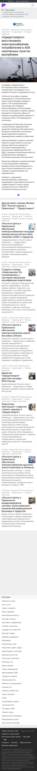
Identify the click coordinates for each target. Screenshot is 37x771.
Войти (12, 1)
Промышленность (9, 680)
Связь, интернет (8, 694)
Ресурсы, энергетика (19, 266)
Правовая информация (10, 745)
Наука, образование (10, 669)
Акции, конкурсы (8, 608)
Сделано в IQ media (27, 731)
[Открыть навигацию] (32, 5)
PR (2, 10)
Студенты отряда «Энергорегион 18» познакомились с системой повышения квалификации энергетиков (16, 275)
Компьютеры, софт (9, 644)
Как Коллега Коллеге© (10, 723)
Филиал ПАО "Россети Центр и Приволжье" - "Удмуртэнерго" (18, 206)
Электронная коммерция (12, 716)
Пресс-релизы (10, 10)
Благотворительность (10, 615)
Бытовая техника (9, 619)
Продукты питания (18, 218)
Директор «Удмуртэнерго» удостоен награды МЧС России (12, 377)
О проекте (5, 742)
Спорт (13, 322)
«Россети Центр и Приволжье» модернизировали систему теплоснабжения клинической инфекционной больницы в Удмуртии (17, 504)
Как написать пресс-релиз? (11, 737)
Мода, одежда (7, 666)
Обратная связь (25, 742)
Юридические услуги (10, 719)
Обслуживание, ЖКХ (10, 673)
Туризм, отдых (7, 712)
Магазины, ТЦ (7, 662)
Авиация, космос (8, 601)
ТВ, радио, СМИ (8, 709)
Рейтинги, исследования (11, 683)
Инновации (6, 640)
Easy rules (26, 737)
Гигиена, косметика (9, 626)
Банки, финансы (8, 612)
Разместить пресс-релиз (10, 734)
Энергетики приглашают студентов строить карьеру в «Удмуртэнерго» (14, 408)
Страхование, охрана (10, 701)
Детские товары (8, 633)
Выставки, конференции (11, 622)
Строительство (21, 322)
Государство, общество (11, 630)
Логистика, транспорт (10, 658)
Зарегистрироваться (22, 1)
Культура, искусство (10, 655)
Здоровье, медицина (10, 637)
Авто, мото (6, 605)
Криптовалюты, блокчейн (12, 651)
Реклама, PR (6, 687)
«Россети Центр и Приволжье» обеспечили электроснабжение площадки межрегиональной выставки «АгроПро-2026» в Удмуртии (18, 230)
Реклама (14, 742)
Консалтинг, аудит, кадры (12, 648)
